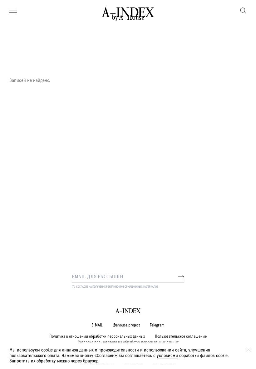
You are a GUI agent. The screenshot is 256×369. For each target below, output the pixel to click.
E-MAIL (97, 325)
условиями (167, 355)
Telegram (157, 325)
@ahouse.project (126, 325)
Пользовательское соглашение (181, 336)
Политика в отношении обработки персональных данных (97, 336)
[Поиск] (243, 10)
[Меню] (13, 11)
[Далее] (181, 276)
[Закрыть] (248, 349)
